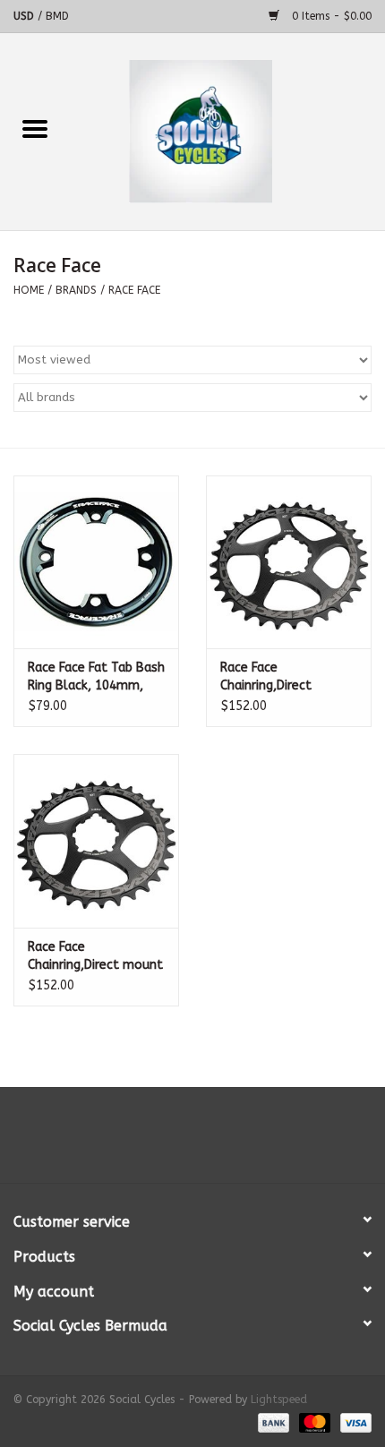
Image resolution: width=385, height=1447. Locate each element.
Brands (76, 290)
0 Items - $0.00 (330, 16)
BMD (57, 16)
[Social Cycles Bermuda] (227, 131)
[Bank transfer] (272, 1422)
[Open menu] (35, 128)
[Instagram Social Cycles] (224, 1141)
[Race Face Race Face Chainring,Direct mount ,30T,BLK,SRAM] (96, 841)
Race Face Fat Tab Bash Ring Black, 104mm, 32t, (96, 677)
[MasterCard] (313, 1422)
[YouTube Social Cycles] (192, 1141)
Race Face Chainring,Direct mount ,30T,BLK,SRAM (95, 956)
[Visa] (353, 1422)
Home (28, 290)
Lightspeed (279, 1399)
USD (25, 16)
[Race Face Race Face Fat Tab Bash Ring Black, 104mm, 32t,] (96, 562)
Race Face (134, 290)
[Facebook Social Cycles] (160, 1141)
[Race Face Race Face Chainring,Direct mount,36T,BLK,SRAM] (289, 562)
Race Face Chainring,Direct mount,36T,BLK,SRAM (283, 677)
